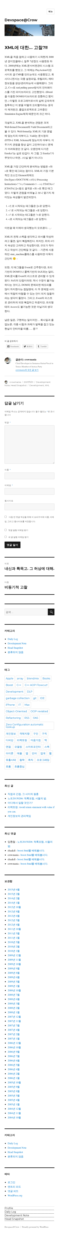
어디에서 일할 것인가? (20, 802)
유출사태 (11, 759)
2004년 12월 (14, 1108)
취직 (30, 759)
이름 (8, 469)
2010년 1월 (14, 950)
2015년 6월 (14, 889)
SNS (35, 717)
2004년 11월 (14, 1113)
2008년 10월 (14, 990)
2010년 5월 (14, 942)
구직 (44, 733)
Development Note (17, 643)
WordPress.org (15, 1195)
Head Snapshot (19, 385)
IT (19, 704)
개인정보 (11, 733)
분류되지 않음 (15, 652)
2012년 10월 (14, 907)
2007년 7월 (14, 1025)
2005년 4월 (14, 1099)
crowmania (15, 382)
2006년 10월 (14, 1047)
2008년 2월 (14, 1007)
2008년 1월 (14, 1012)
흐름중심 (19, 766)
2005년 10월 (14, 1082)
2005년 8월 (14, 1091)
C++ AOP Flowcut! (36, 685)
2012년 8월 (14, 911)
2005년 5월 (14, 1095)
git (35, 698)
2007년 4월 (14, 1029)
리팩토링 (22, 740)
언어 (34, 753)
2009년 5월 (14, 981)
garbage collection (18, 698)
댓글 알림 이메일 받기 (18, 530)
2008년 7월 (14, 994)
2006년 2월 (14, 1073)
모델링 (18, 746)
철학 (22, 759)
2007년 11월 (14, 1021)
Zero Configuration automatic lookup (24, 726)
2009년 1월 (14, 985)
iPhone (10, 704)
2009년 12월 (14, 955)
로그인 (11, 1182)
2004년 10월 (14, 1117)
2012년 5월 (14, 920)
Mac (27, 704)
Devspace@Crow (21, 20)
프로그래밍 (43, 759)
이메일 (9, 485)
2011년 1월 (14, 937)
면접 (8, 746)
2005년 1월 (14, 1104)
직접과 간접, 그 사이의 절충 (23, 794)
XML (47, 385)
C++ (19, 685)
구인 (35, 733)
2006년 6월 (14, 1060)
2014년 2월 (14, 898)
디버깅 (9, 740)
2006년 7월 (14, 1056)
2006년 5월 (14, 1064)
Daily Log (13, 639)
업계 (42, 753)
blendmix (33, 678)
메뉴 (50, 11)
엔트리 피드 (14, 1186)
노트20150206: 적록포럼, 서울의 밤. (27, 798)
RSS (26, 717)
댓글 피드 (13, 1191)
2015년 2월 (14, 893)
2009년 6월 (14, 977)
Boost (9, 685)
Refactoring (13, 717)
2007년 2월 (14, 1034)
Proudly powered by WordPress (35, 1226)
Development (36, 385)
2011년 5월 (14, 933)
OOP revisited (39, 711)
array (20, 678)
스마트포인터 (33, 746)
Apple (9, 678)
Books (46, 678)
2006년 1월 (14, 1078)
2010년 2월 (14, 946)
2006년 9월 (14, 1051)
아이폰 (9, 753)
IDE (42, 698)
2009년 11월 (14, 959)
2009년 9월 (14, 968)
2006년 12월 (14, 1042)
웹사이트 (9, 500)
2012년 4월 (14, 924)
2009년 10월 (14, 964)
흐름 (8, 766)
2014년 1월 (14, 902)
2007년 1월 (14, 1038)
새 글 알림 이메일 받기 (18, 537)
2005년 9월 (14, 1086)
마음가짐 (36, 740)
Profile (9, 1208)
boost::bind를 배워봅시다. (31, 850)
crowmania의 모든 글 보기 (27, 369)
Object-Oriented (16, 711)
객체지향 (25, 733)
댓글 (8, 422)
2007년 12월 (14, 1016)
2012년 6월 (14, 915)
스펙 (46, 746)
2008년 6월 (14, 999)
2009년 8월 (14, 972)
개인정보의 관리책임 (19, 815)
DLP (29, 691)
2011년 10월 (14, 929)
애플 (19, 753)
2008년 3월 (14, 1003)
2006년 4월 (14, 1069)
